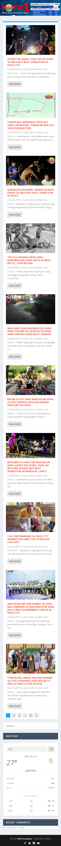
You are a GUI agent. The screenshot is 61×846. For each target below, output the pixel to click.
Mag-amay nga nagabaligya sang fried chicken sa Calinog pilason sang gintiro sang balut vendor (29, 331)
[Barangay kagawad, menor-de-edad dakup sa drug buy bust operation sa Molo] (30, 170)
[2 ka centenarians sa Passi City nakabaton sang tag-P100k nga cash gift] (30, 517)
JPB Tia (18, 69)
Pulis (45, 69)
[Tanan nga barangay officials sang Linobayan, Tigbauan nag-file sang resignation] (30, 105)
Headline (39, 69)
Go (51, 749)
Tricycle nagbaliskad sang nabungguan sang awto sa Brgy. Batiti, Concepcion (29, 260)
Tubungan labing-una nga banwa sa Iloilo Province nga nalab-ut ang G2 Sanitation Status (30, 680)
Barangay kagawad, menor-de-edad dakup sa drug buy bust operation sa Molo (30, 192)
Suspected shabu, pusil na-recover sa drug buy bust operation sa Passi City (30, 62)
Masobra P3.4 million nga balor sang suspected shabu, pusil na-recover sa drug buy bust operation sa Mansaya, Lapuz (28, 467)
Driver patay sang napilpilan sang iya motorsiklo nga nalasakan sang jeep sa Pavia (30, 402)
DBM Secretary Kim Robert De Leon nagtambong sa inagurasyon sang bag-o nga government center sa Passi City (30, 608)
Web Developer (24, 838)
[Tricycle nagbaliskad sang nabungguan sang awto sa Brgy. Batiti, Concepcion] (30, 238)
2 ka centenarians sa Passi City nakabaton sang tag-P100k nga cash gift (28, 539)
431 (30, 715)
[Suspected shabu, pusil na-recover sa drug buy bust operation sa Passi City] (30, 40)
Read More (15, 84)
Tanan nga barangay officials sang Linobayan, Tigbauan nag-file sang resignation (30, 125)
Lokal (45, 132)
